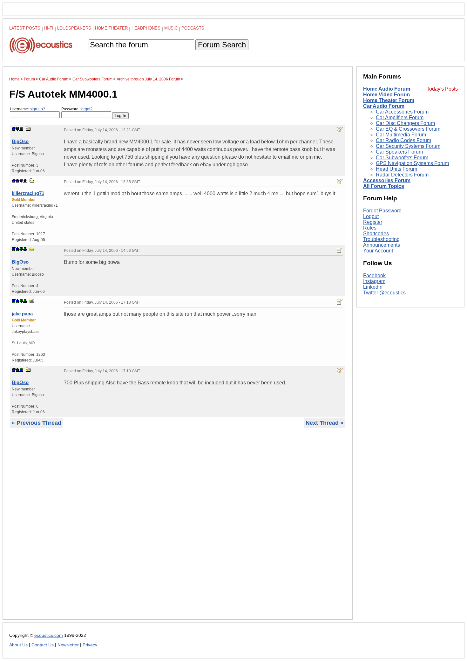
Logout (371, 216)
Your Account (378, 250)
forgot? (86, 109)
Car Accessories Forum (402, 111)
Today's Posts (442, 89)
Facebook (374, 275)
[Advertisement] (177, 528)
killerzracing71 (28, 193)
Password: (76, 109)
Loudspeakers (74, 28)
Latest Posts (24, 28)
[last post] (21, 129)
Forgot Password (382, 210)
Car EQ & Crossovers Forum (408, 129)
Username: (27, 109)
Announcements (381, 245)
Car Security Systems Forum (408, 146)
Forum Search (222, 44)
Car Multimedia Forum (401, 134)
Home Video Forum (386, 94)
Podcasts (192, 28)
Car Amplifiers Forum (399, 117)
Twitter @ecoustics (384, 292)
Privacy (90, 645)
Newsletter (68, 645)
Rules (369, 228)
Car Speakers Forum (399, 152)
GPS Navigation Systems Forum (412, 163)
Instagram (374, 281)
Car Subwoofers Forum (402, 157)
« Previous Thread (36, 423)
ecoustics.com (48, 635)
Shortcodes (376, 233)
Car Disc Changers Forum (405, 123)
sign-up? (37, 109)
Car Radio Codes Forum (403, 140)
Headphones (146, 28)
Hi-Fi (48, 28)
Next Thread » (324, 423)
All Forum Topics (383, 186)
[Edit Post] (339, 129)
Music (171, 28)
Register (372, 222)
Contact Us (42, 645)
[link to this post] (28, 129)
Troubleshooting (381, 239)
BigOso (20, 141)
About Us (18, 645)
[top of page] (14, 129)
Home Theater (111, 28)
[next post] (17, 129)
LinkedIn (372, 287)
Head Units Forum (396, 169)
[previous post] (17, 180)
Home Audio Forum (386, 89)
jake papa (22, 313)
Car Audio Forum (383, 106)
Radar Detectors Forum (402, 174)
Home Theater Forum (388, 100)
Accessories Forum (386, 180)
